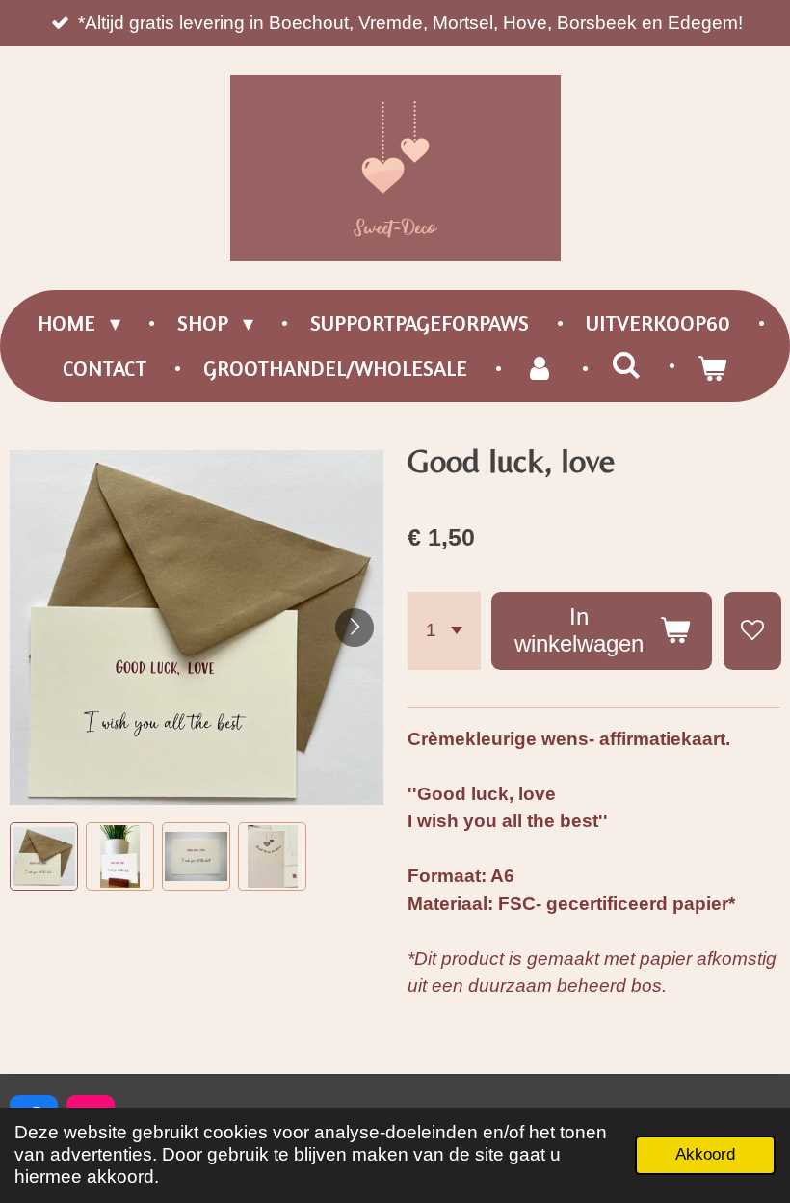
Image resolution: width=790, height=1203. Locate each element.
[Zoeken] (625, 365)
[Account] (539, 368)
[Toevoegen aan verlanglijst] (752, 631)
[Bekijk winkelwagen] (712, 368)
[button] (44, 856)
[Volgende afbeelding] (354, 627)
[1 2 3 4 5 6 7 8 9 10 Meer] (444, 631)
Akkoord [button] (705, 1154)
